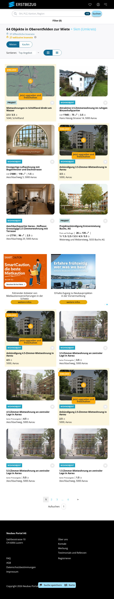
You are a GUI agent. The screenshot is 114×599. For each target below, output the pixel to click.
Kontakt (62, 543)
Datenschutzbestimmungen (21, 567)
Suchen (97, 13)
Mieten (13, 44)
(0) (57, 20)
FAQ (8, 558)
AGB (8, 562)
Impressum (12, 571)
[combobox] (51, 14)
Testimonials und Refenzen (72, 552)
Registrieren (64, 558)
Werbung (63, 548)
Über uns (63, 539)
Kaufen (25, 44)
